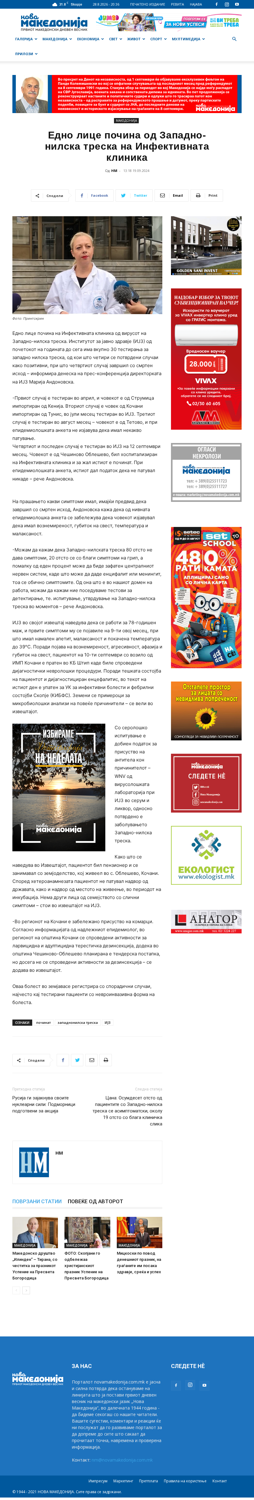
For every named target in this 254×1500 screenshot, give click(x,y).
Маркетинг (123, 1481)
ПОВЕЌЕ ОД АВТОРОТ (95, 1201)
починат (43, 1022)
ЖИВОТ (134, 39)
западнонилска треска (78, 1022)
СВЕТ (113, 39)
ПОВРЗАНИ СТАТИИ (37, 1201)
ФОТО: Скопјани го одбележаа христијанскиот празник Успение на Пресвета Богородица (86, 1265)
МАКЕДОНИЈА (55, 39)
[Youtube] (237, 4)
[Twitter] (77, 1060)
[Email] (91, 1060)
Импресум (98, 1481)
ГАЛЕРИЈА (24, 39)
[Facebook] (216, 4)
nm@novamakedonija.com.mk (122, 1460)
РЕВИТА (177, 4)
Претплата (148, 1481)
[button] (234, 39)
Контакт (219, 1481)
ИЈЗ (108, 1022)
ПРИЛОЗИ (24, 53)
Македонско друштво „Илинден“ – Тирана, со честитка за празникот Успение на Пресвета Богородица (34, 1265)
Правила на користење (185, 1481)
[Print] (105, 1060)
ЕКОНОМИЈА (88, 39)
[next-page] (26, 1290)
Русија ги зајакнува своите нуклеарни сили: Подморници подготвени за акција (43, 1104)
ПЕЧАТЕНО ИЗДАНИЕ (147, 4)
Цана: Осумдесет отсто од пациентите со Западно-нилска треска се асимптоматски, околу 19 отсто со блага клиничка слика (127, 1111)
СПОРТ (156, 39)
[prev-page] (16, 1290)
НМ (114, 170)
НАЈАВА (196, 4)
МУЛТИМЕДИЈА (186, 39)
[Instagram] (226, 4)
